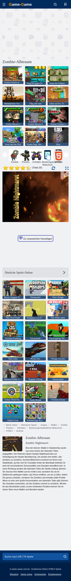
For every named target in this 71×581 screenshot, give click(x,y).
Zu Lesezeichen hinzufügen (37, 238)
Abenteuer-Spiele (29, 425)
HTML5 (9, 431)
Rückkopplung (54, 574)
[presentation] (4, 155)
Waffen (53, 425)
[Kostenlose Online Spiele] (20, 4)
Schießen (21, 428)
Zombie (64, 425)
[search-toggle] (55, 4)
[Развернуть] (67, 168)
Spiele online (12, 425)
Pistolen (9, 428)
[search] (65, 556)
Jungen (43, 425)
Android (19, 431)
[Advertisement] (30, 33)
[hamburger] (3, 4)
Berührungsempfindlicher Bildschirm (45, 428)
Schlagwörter (40, 574)
